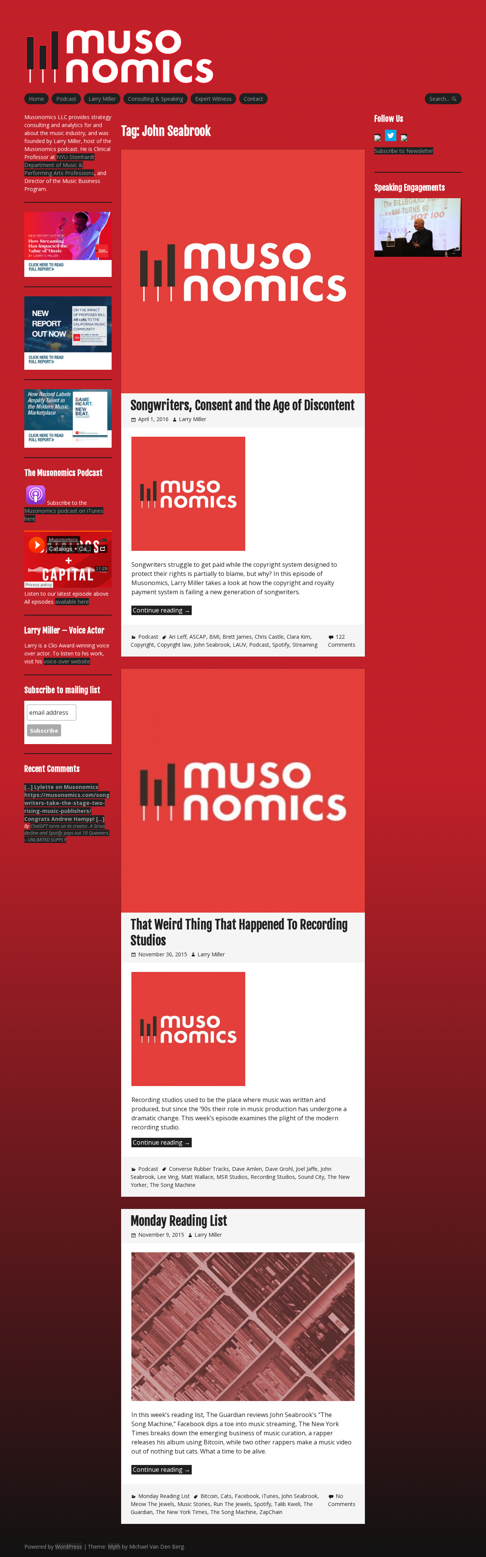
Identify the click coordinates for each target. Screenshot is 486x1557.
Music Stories (193, 1504)
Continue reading (162, 610)
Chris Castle (269, 636)
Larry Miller (102, 98)
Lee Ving (167, 1176)
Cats (226, 1496)
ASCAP (197, 636)
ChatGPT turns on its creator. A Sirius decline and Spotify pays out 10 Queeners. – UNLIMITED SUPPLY (66, 833)
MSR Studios (232, 1176)
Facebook (247, 1496)
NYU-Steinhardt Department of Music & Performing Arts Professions (59, 165)
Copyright (142, 644)
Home (36, 98)
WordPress (68, 1546)
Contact (253, 98)
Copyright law (174, 644)
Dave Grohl (279, 1168)
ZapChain (270, 1512)
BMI (214, 636)
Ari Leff (177, 636)
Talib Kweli (287, 1504)
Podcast (66, 98)
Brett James (237, 636)
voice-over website (67, 661)
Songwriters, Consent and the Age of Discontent (243, 405)
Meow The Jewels (152, 1504)
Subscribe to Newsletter (403, 150)
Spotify (280, 644)
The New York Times (181, 1512)
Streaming (304, 644)
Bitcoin (209, 1496)
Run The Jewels (232, 1504)
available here (72, 601)
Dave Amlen (247, 1168)
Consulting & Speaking (155, 98)
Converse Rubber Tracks (199, 1168)
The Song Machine (173, 1184)
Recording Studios (273, 1176)
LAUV (239, 644)
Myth (114, 1546)
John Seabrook (212, 644)
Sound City (311, 1176)
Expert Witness (213, 98)
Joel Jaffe (306, 1168)
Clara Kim (298, 636)
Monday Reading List (179, 1221)
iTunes (270, 1496)
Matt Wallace (197, 1176)
